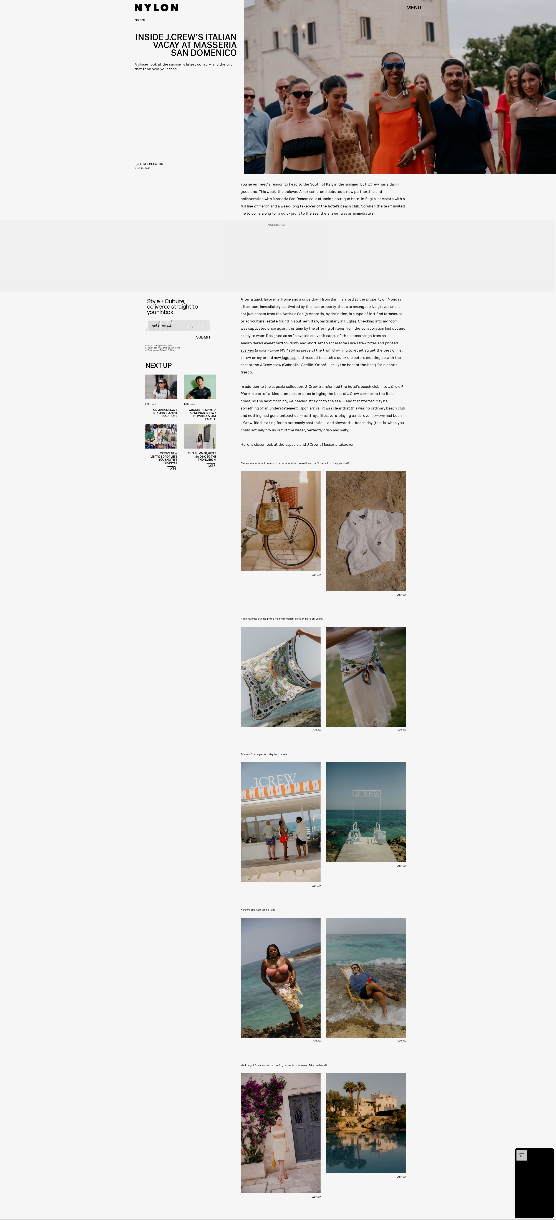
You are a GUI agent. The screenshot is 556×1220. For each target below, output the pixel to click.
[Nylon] (156, 7)
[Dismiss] (549, 1152)
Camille (307, 364)
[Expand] (519, 1152)
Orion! (320, 364)
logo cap (289, 357)
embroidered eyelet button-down (270, 343)
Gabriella (291, 364)
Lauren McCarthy (150, 164)
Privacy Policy (167, 350)
